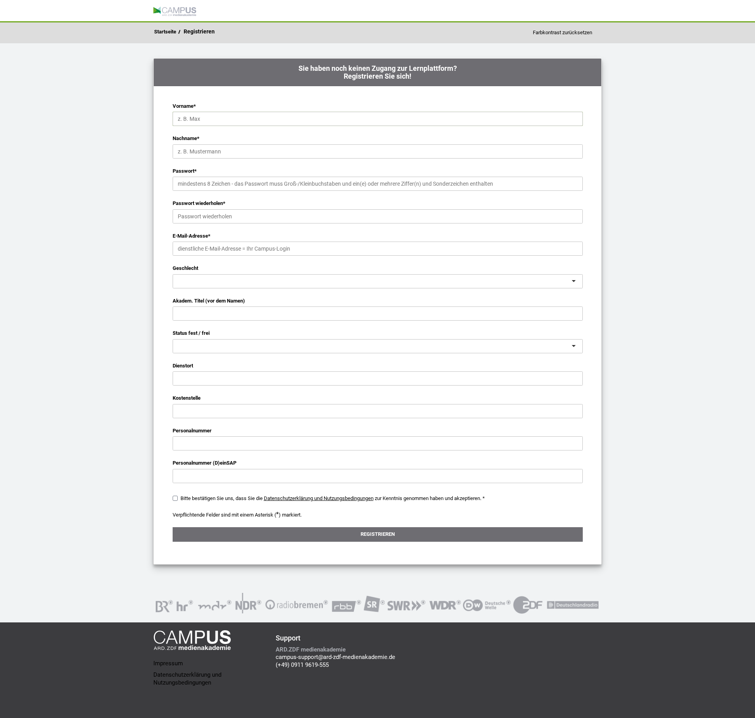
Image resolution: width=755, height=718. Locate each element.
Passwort (185, 171)
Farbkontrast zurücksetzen (562, 32)
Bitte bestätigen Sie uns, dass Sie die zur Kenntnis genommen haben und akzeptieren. (330, 498)
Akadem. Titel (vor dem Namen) (209, 301)
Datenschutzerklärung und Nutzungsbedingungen (187, 678)
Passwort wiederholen (199, 203)
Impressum (168, 663)
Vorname (184, 106)
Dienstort (183, 366)
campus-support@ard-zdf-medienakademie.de (335, 657)
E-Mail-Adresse (191, 236)
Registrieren (199, 31)
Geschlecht (185, 268)
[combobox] (178, 281)
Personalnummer (192, 431)
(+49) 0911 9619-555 (302, 664)
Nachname (186, 138)
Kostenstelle (187, 398)
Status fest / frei (191, 333)
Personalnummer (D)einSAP (204, 463)
